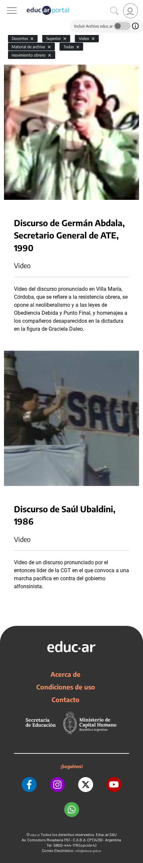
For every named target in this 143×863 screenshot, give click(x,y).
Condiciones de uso (65, 687)
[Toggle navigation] (6, 3)
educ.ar (35, 835)
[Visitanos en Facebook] (29, 784)
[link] (130, 10)
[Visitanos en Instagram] (57, 784)
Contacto (65, 699)
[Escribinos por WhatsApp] (71, 809)
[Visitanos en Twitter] (85, 784)
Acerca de (65, 674)
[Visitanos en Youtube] (113, 784)
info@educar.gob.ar (88, 851)
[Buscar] (114, 11)
